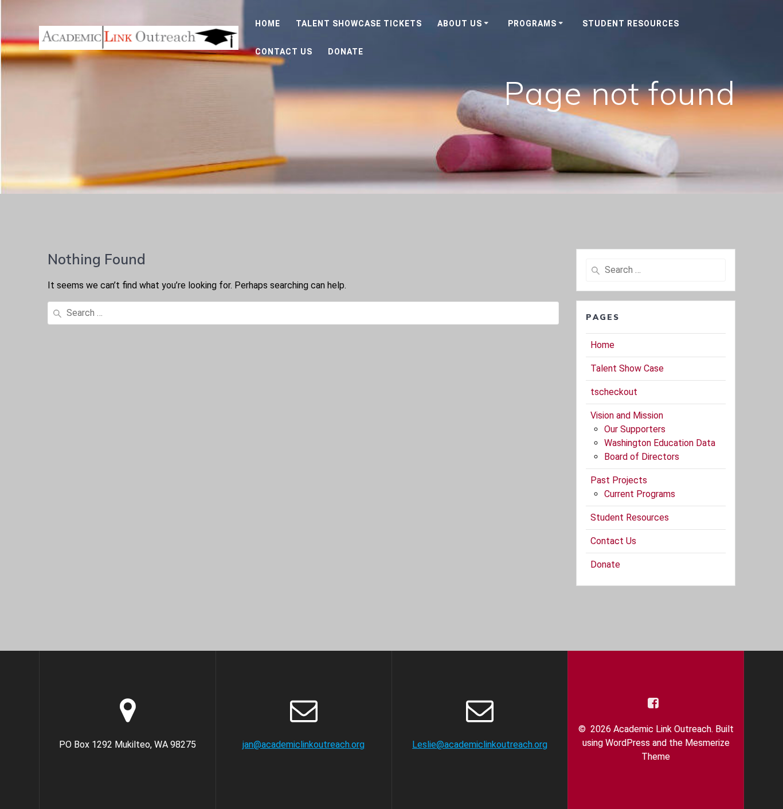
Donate (345, 51)
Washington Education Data (659, 442)
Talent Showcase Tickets (359, 23)
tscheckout (613, 391)
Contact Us (283, 51)
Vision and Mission (626, 415)
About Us (459, 23)
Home (267, 23)
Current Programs (639, 493)
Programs (532, 23)
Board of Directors (641, 456)
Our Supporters (634, 429)
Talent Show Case (627, 368)
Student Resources (630, 23)
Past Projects (618, 480)
